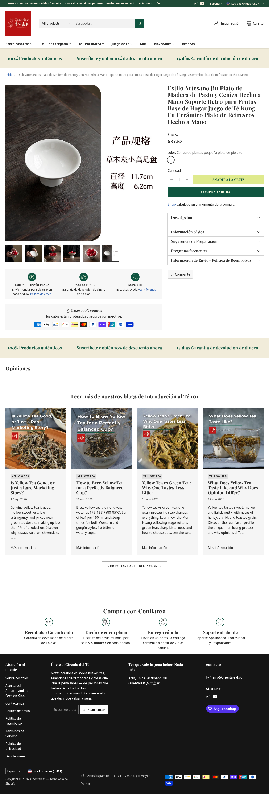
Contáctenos (147, 289)
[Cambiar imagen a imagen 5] (91, 253)
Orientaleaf (37, 779)
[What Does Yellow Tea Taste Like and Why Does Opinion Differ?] (233, 438)
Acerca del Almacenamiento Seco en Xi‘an (18, 690)
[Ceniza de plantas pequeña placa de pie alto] (171, 160)
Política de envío (40, 294)
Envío (172, 204)
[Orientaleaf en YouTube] (202, 4)
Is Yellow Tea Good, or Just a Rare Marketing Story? (33, 488)
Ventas (86, 783)
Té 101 (116, 776)
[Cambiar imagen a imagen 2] (33, 253)
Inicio (8, 75)
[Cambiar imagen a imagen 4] (71, 253)
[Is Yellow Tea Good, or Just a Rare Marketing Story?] (35, 438)
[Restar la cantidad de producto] (171, 179)
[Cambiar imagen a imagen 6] (110, 253)
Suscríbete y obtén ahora (86, 58)
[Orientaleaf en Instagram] (196, 4)
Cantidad (174, 170)
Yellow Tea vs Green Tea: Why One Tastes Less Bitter (166, 488)
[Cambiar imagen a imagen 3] (52, 253)
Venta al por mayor (137, 776)
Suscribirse (94, 709)
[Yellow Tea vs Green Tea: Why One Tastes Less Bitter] (167, 438)
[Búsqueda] (139, 23)
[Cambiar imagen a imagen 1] (13, 253)
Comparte (182, 274)
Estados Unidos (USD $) (246, 3)
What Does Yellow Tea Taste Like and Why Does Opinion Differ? (233, 488)
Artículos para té (98, 776)
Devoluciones (15, 756)
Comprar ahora (216, 192)
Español (215, 3)
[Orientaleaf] (18, 23)
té (82, 776)
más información (149, 3)
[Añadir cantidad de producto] (187, 179)
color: (205, 152)
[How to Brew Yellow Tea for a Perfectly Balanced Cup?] (101, 438)
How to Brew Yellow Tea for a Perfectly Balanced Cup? (100, 488)
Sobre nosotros (17, 678)
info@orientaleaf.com (229, 677)
